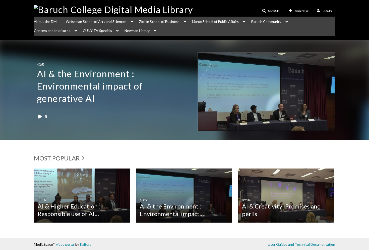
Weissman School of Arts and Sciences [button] (96, 21)
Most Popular (57, 158)
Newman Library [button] (137, 30)
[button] (271, 10)
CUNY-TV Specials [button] (97, 30)
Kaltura (85, 244)
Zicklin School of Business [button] (159, 21)
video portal (65, 244)
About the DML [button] (46, 21)
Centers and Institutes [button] (52, 30)
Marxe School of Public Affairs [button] (215, 21)
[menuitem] (50, 21)
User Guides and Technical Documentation (301, 244)
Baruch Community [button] (266, 21)
